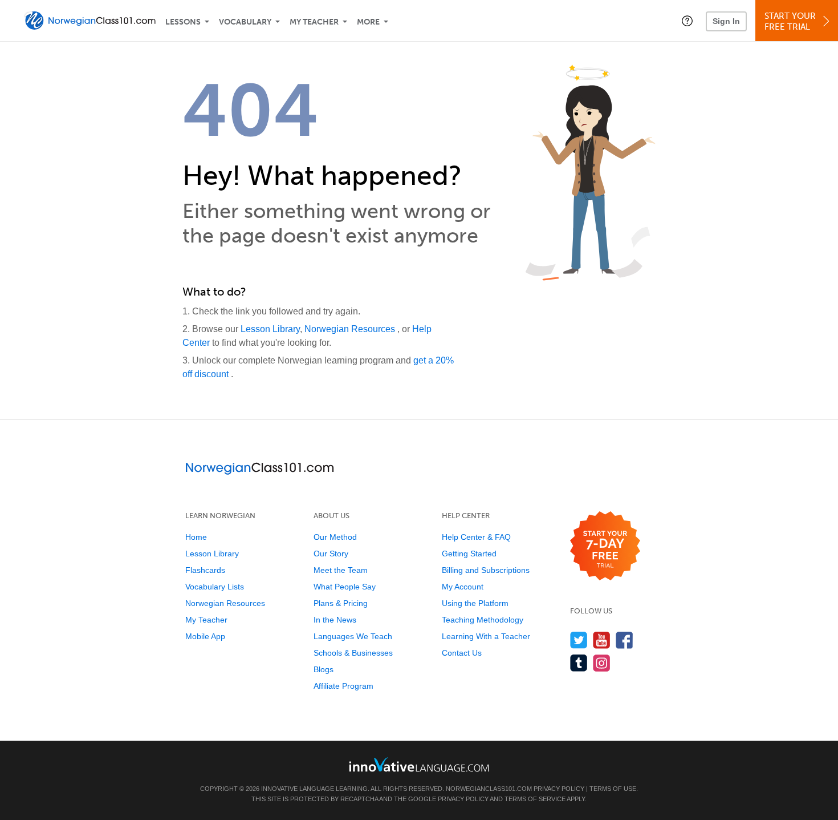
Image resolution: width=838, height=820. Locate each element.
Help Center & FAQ (476, 537)
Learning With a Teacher (486, 636)
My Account (462, 586)
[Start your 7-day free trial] (605, 546)
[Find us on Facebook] (624, 640)
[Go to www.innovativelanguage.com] (419, 764)
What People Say (345, 586)
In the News (335, 619)
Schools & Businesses (353, 652)
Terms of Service (535, 798)
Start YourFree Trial (790, 21)
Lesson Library (270, 329)
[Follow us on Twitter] (579, 640)
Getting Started (469, 553)
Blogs (323, 669)
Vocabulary (245, 22)
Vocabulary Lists (214, 586)
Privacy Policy (559, 788)
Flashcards (205, 570)
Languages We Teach (353, 636)
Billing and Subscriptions (486, 570)
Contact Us (462, 652)
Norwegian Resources (350, 329)
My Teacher (314, 22)
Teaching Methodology (482, 619)
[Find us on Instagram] (602, 663)
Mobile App (205, 636)
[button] (687, 20)
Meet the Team (341, 570)
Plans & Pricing (341, 603)
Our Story (331, 553)
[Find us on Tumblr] (579, 663)
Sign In (726, 21)
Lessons (183, 22)
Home (196, 537)
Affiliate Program (343, 685)
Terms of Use (612, 788)
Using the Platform (475, 603)
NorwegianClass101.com (489, 788)
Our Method (335, 537)
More (368, 22)
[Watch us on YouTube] (602, 640)
